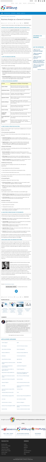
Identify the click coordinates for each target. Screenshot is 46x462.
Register (31, 0)
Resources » (13, 13)
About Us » (23, 13)
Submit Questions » (41, 69)
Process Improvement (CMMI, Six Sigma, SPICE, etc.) (8, 370)
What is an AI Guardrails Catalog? (38, 50)
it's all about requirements (8, 434)
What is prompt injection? (37, 57)
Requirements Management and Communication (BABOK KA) (22, 373)
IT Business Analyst (4, 447)
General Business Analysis (9, 284)
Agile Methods (19, 359)
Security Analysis (20, 379)
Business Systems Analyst (6, 450)
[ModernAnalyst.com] (23, 429)
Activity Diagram (5, 342)
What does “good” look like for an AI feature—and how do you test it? (39, 61)
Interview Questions (31, 3)
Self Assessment (27, 452)
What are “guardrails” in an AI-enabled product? (38, 66)
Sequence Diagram (5, 382)
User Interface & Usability (21, 399)
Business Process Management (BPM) (8, 405)
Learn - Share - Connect (8, 433)
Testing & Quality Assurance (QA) (7, 392)
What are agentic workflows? (37, 54)
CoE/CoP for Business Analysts (22, 345)
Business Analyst (4, 444)
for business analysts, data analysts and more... (23, 434)
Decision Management (21, 349)
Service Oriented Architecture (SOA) (23, 382)
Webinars (18, 13)
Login (36, 0)
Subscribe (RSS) (12, 16)
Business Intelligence (20, 402)
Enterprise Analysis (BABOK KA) (22, 352)
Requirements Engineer (5, 449)
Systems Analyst (4, 452)
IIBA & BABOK (19, 362)
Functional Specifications (21, 355)
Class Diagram (4, 345)
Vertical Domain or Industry (7, 402)
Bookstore (26, 447)
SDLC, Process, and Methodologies (23, 375)
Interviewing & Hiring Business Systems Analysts (7, 366)
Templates (24, 3)
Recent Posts (3, 16)
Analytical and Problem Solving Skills (8, 379)
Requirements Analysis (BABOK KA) (8, 372)
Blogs (16, 3)
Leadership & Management (21, 365)
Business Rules (4, 409)
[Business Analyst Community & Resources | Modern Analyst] (9, 7)
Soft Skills (3, 385)
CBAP (18, 342)
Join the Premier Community (23, 433)
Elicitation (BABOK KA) (6, 352)
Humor (20, 3)
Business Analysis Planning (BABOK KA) (24, 395)
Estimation (4, 355)
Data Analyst (3, 453)
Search (8, 16)
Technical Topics (20, 389)
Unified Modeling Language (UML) (8, 395)
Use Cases (3, 399)
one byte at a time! (38, 434)
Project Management (20, 369)
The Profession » (7, 13)
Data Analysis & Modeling (6, 349)
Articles (12, 3)
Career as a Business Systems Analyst (23, 409)
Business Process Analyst (5, 445)
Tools (18, 392)
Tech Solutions (38, 433)
